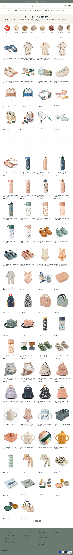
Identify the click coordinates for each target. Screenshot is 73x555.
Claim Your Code (48, 279)
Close (48, 283)
